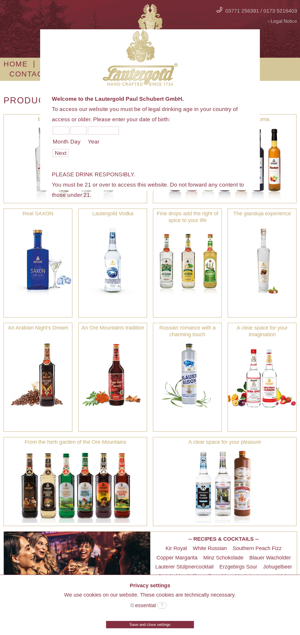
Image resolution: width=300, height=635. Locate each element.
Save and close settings (150, 624)
